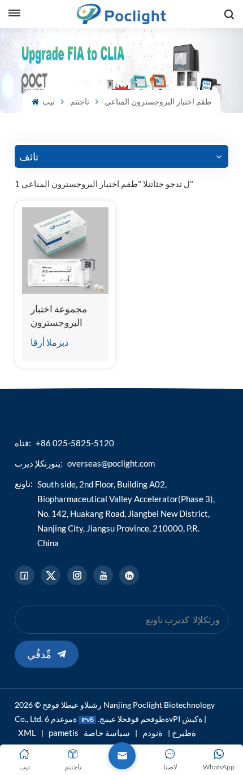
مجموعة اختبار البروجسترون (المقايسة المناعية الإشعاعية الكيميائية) (65, 316)
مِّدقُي (39, 654)
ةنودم (152, 733)
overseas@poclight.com (111, 463)
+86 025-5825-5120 (75, 443)
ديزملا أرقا (49, 342)
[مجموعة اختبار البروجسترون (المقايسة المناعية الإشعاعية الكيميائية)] (65, 250)
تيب (48, 101)
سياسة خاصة (107, 733)
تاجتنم (79, 101)
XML (27, 733)
